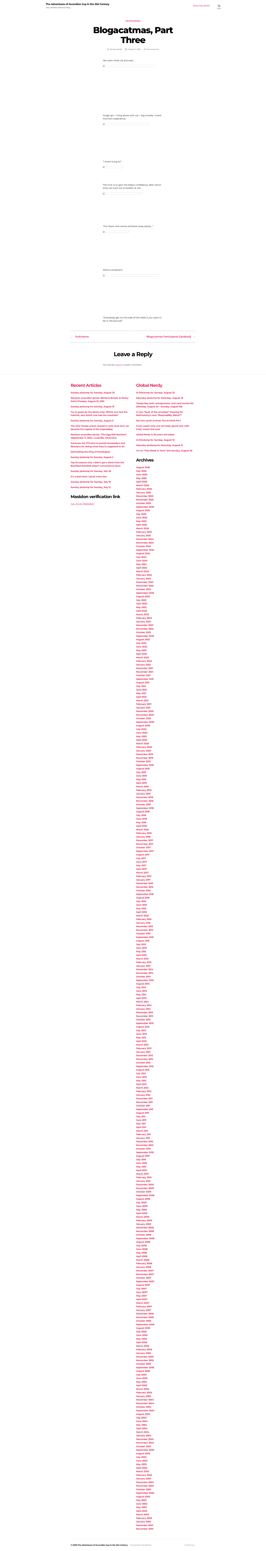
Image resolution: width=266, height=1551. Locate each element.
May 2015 (141, 951)
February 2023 (144, 618)
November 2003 (145, 1442)
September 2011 (144, 1109)
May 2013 (141, 1037)
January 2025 (143, 535)
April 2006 (141, 1342)
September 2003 (145, 1450)
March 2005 (142, 1389)
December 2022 (144, 625)
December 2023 (144, 582)
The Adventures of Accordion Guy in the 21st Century (77, 4)
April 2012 (141, 1084)
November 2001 (144, 1529)
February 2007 (144, 1306)
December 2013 (144, 1012)
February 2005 (144, 1392)
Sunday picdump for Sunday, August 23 (93, 392)
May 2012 (141, 1080)
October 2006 (143, 1321)
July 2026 (141, 471)
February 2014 (144, 1005)
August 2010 (143, 1156)
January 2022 (143, 664)
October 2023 (143, 589)
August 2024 (143, 553)
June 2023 (141, 603)
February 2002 (144, 1518)
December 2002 (145, 1482)
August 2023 (143, 596)
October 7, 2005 (134, 49)
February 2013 (143, 1048)
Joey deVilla (117, 49)
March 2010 (142, 1174)
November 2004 (145, 1403)
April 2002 (141, 1511)
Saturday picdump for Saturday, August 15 (159, 445)
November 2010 (144, 1145)
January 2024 (143, 578)
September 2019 (145, 765)
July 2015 (141, 944)
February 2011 (143, 1134)
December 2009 (145, 1184)
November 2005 (145, 1360)
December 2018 (144, 797)
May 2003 (141, 1464)
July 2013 (141, 1030)
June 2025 (141, 517)
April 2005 (141, 1385)
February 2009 (144, 1220)
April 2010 (141, 1170)
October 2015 (143, 933)
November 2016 (144, 887)
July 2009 (141, 1202)
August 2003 (143, 1453)
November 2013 (144, 1016)
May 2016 (141, 908)
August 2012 (142, 1070)
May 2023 (141, 607)
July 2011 (140, 1116)
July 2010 (141, 1159)
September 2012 (145, 1066)
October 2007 (143, 1277)
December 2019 (144, 754)
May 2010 (141, 1166)
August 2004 (143, 1414)
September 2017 (145, 851)
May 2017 (141, 865)
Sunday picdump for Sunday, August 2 (92, 457)
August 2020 (143, 725)
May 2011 (141, 1123)
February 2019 (143, 790)
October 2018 (143, 804)
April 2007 (141, 1299)
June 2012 (141, 1077)
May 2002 (141, 1507)
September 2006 (145, 1324)
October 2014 (143, 976)
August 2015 (143, 940)
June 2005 (142, 1378)
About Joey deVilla (201, 6)
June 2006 (142, 1335)
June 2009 (142, 1206)
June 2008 (142, 1249)
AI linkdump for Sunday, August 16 (155, 440)
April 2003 (141, 1468)
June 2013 (141, 1034)
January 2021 (143, 707)
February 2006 (144, 1349)
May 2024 (141, 564)
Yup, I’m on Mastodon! (82, 503)
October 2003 (143, 1446)
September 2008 (145, 1238)
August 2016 (143, 897)
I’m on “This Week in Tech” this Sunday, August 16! (164, 450)
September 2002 (145, 1493)
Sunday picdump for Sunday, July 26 (91, 471)
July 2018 (141, 815)
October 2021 (143, 675)
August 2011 (142, 1113)
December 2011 (144, 1098)
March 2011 (142, 1131)
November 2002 (145, 1485)
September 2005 (145, 1367)
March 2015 (142, 958)
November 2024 (145, 542)
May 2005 (141, 1382)
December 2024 (145, 539)
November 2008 (145, 1231)
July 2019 (141, 772)
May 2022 (141, 650)
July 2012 (141, 1073)
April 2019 (141, 783)
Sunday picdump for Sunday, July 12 (91, 487)
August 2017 (143, 854)
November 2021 (144, 672)
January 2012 (143, 1095)
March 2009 (142, 1217)
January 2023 (143, 621)
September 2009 (145, 1195)
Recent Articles (86, 385)
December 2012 (144, 1055)
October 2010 (143, 1148)
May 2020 (141, 736)
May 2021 (141, 693)
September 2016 (145, 894)
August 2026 (143, 467)
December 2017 (144, 840)
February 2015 (143, 962)
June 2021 (141, 689)
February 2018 (144, 833)
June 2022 (141, 646)
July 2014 (141, 987)
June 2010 (141, 1163)
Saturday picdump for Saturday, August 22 (159, 398)
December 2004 (145, 1399)
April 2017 (141, 869)
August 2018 (143, 811)
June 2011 (141, 1120)
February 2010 (144, 1177)
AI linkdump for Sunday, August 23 (155, 392)
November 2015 (144, 930)
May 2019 (141, 779)
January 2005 (143, 1396)
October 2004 (143, 1407)
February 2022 (144, 661)
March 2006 (142, 1346)
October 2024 (143, 546)
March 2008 (142, 1260)
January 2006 (143, 1353)
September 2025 (145, 507)
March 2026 (142, 485)
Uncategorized (133, 21)
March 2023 (142, 614)
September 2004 (145, 1410)
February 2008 (144, 1263)
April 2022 (141, 654)
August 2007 (143, 1285)
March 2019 (142, 786)
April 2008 (141, 1256)
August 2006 (143, 1328)
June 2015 (141, 948)
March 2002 (142, 1514)
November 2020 (145, 715)
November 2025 (145, 499)
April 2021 (141, 697)
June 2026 (141, 474)
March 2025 (142, 528)
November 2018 (144, 801)
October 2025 (143, 503)
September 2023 (145, 593)
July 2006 (141, 1331)
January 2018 (143, 836)
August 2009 (143, 1199)
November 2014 (144, 973)
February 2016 (143, 919)
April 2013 (141, 1041)
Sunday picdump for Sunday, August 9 (92, 420)
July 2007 (141, 1288)
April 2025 (141, 524)
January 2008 (143, 1267)
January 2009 (143, 1224)
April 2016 (141, 912)
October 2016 (143, 890)
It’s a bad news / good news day (89, 476)
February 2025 (144, 532)
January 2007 (143, 1310)
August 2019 (143, 768)
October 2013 (143, 1019)
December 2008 (145, 1227)
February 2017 (143, 876)
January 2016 (143, 923)
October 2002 (143, 1489)
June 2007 (142, 1292)
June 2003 (141, 1460)
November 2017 (144, 844)
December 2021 (144, 668)
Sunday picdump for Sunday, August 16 (92, 406)
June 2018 (141, 818)
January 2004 (143, 1435)
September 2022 (145, 636)
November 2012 (144, 1059)
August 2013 (142, 1026)
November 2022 (145, 628)
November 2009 (145, 1188)
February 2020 (144, 747)
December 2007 (145, 1270)
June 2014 (141, 991)
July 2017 (141, 858)
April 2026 (141, 481)
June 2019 (141, 775)
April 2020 (141, 740)
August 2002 (143, 1496)
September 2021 (145, 679)
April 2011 (141, 1127)
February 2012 (143, 1091)
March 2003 (142, 1471)
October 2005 (143, 1364)
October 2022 (143, 632)
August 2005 (143, 1371)
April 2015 (141, 955)
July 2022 (141, 643)
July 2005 (141, 1374)
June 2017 (141, 862)
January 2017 (143, 880)
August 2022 (143, 639)
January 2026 (143, 492)
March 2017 (142, 872)
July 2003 (141, 1457)
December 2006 (145, 1313)
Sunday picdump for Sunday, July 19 (91, 482)
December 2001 (144, 1525)
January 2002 (143, 1521)
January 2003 (143, 1478)
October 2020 (143, 718)
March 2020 (142, 743)
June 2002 (141, 1503)
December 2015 (144, 926)
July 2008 (141, 1245)
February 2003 (144, 1475)
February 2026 (144, 489)
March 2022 (142, 657)
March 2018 (142, 829)
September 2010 (145, 1152)
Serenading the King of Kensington (90, 451)
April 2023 (141, 611)
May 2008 (141, 1252)
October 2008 (143, 1234)
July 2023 (141, 600)
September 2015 (145, 937)
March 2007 (142, 1303)
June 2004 (142, 1421)
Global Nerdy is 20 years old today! (155, 434)
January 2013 (143, 1052)
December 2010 (144, 1141)
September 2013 (145, 1023)
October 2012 (143, 1062)
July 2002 (141, 1500)
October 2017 (143, 847)
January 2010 (143, 1181)
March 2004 (142, 1432)
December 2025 (144, 496)
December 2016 (144, 883)
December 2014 (144, 969)
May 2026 (141, 478)
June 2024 (141, 560)
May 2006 (141, 1339)
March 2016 (142, 915)
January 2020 (143, 750)
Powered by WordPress (140, 1545)
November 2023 (145, 585)
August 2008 (143, 1242)
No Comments (153, 49)
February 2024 (144, 575)
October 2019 (143, 761)
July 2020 (141, 729)
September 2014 (145, 980)
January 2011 (143, 1138)
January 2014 (143, 1009)
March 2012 (142, 1087)
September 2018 (145, 808)
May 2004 (141, 1425)
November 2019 (144, 758)
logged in (119, 365)
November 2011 (144, 1102)
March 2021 (142, 700)
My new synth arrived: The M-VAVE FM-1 (158, 420)
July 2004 (141, 1417)
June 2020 (141, 732)
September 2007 (145, 1281)
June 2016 (141, 905)
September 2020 (145, 722)
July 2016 (141, 901)
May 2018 (141, 822)
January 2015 (143, 966)
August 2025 (143, 510)
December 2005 (145, 1356)
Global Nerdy (149, 385)
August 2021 (142, 682)
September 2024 (145, 550)
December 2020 (145, 711)
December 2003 (145, 1439)
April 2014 (141, 998)
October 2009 (143, 1191)
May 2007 (141, 1295)
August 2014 (143, 983)
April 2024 (141, 567)
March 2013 (142, 1044)
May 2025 (141, 521)
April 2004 (141, 1428)
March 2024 (142, 571)
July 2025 (141, 514)
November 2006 (145, 1317)
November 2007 (145, 1274)
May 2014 (141, 994)
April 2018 (141, 826)
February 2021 (143, 704)
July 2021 (141, 686)
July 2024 (141, 557)
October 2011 (143, 1105)
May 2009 (141, 1209)
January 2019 (143, 793)
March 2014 (142, 1001)
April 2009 (141, 1213)
